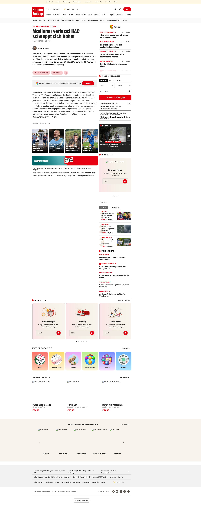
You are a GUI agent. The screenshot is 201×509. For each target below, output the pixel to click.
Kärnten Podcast (93, 20)
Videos (102, 20)
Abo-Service (38, 482)
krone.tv (128, 15)
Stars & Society (81, 15)
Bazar (115, 2)
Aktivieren (88, 83)
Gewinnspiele (77, 2)
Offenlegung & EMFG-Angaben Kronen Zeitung (81, 472)
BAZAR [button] (121, 80)
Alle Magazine (125, 424)
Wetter (125, 20)
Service (84, 20)
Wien (64, 15)
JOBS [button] (110, 80)
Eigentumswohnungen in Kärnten (115, 106)
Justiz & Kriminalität (53, 20)
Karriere (121, 477)
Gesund (96, 15)
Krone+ (48, 15)
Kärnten (35, 41)
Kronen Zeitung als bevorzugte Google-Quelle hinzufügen (65, 83)
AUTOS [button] (116, 80)
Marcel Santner (44, 48)
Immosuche (98, 2)
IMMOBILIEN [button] (103, 80)
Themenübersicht (90, 173)
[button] (122, 15)
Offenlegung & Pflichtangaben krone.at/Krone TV (49, 472)
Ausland (104, 15)
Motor (119, 15)
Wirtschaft (42, 20)
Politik (71, 15)
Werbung (113, 477)
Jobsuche (108, 2)
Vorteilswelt (49, 2)
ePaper (58, 2)
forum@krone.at (83, 175)
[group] (40, 141)
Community (66, 2)
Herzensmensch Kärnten (113, 20)
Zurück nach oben (81, 500)
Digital (112, 15)
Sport (90, 15)
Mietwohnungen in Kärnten (115, 108)
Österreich (56, 15)
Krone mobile (88, 2)
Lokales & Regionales (68, 20)
